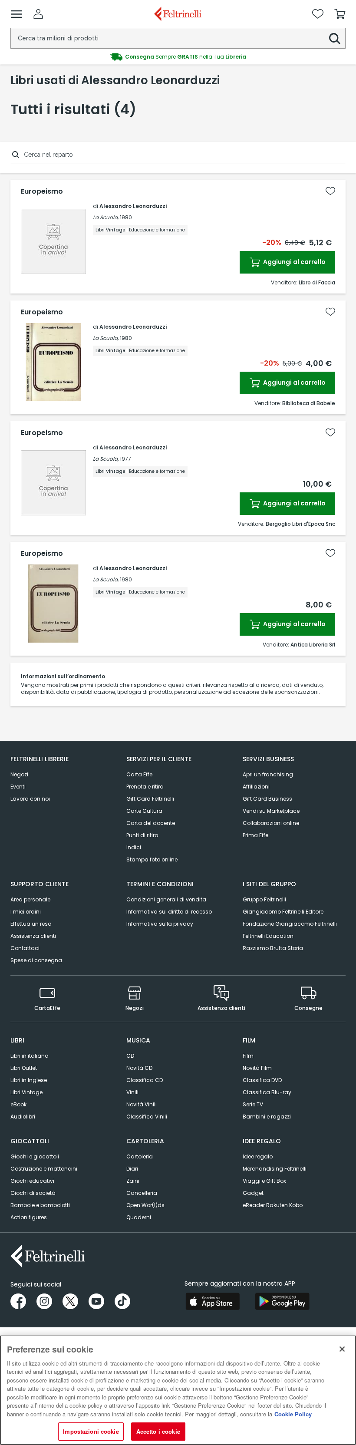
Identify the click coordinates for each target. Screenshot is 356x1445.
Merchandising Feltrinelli (275, 1168)
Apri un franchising (268, 774)
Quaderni (138, 1217)
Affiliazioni (256, 786)
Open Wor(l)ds (145, 1205)
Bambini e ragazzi (267, 1116)
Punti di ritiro (142, 835)
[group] (178, 56)
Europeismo (42, 191)
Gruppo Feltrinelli (264, 899)
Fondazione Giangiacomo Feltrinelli (290, 923)
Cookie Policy (293, 1414)
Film (248, 1055)
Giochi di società (33, 1193)
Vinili (132, 1092)
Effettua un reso (30, 923)
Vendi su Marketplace (271, 811)
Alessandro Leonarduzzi (133, 206)
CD (130, 1055)
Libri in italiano (29, 1055)
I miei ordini (25, 911)
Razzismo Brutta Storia (273, 948)
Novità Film (257, 1068)
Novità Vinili (141, 1104)
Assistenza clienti (33, 936)
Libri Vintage (26, 1092)
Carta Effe (139, 774)
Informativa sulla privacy (159, 923)
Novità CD (139, 1068)
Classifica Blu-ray (267, 1092)
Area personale (30, 899)
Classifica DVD (262, 1080)
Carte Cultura (144, 811)
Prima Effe (255, 835)
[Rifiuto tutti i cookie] (342, 1349)
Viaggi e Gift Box (264, 1180)
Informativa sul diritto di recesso (169, 911)
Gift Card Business (267, 798)
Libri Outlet (23, 1068)
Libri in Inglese (28, 1080)
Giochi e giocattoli (34, 1156)
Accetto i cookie (158, 1431)
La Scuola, (106, 217)
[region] (178, 1390)
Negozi (19, 774)
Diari (132, 1168)
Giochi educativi (32, 1180)
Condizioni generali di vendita (166, 899)
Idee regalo (258, 1156)
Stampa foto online (152, 859)
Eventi (18, 786)
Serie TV (253, 1104)
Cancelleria (141, 1193)
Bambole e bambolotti (40, 1205)
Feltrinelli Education (268, 936)
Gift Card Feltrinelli (150, 798)
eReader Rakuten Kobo (273, 1205)
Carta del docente (150, 823)
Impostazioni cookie (91, 1431)
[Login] (38, 14)
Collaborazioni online (271, 823)
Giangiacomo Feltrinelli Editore (283, 911)
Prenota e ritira (145, 786)
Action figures (28, 1217)
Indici (133, 847)
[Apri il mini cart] (340, 14)
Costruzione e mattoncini (43, 1168)
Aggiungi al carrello (294, 261)
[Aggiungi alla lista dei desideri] (330, 191)
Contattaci (25, 948)
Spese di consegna (36, 960)
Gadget (253, 1193)
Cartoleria (139, 1156)
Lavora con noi (30, 798)
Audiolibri (22, 1116)
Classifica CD (144, 1080)
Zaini (132, 1180)
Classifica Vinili (146, 1116)
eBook (18, 1104)
